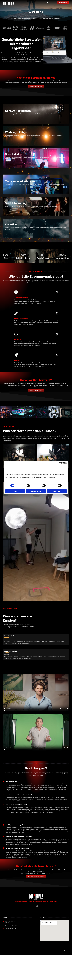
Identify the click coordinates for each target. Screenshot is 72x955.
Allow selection (36, 491)
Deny (15, 491)
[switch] (28, 485)
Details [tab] (36, 467)
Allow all (57, 491)
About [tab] (57, 467)
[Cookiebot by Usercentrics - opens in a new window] (60, 463)
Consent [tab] (15, 467)
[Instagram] (37, 906)
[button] (47, 3)
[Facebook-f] (35, 906)
